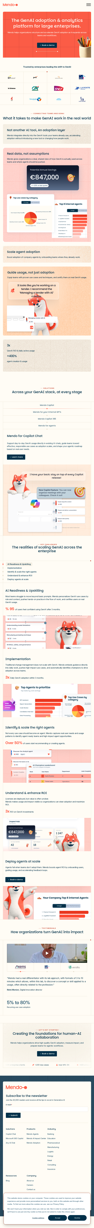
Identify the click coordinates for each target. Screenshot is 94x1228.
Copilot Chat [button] (11, 1134)
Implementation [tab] (14, 568)
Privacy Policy (58, 1204)
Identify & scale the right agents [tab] (21, 572)
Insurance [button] (51, 1169)
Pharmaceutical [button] (53, 1143)
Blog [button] (8, 1181)
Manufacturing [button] (53, 1147)
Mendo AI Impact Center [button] (36, 1138)
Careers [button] (30, 1185)
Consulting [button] (51, 1165)
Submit (14, 1115)
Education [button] (51, 1138)
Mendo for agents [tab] (47, 425)
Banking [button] (50, 1134)
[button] (88, 4)
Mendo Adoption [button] (33, 1143)
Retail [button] (49, 1160)
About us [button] (30, 1181)
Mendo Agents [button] (33, 1134)
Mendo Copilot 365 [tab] (47, 419)
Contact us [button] (31, 1189)
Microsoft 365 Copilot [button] (14, 1138)
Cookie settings (38, 1218)
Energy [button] (50, 1156)
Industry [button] (51, 1129)
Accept (57, 1218)
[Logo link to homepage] (16, 1087)
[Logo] (10, 4)
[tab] (20, 967)
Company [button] (31, 1175)
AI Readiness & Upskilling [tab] (19, 564)
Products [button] (31, 1129)
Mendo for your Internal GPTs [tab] (47, 412)
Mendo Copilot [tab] (47, 405)
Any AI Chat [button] (10, 1143)
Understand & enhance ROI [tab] (19, 575)
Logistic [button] (50, 1152)
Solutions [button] (10, 1129)
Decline (77, 1218)
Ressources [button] (11, 1175)
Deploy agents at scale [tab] (18, 579)
